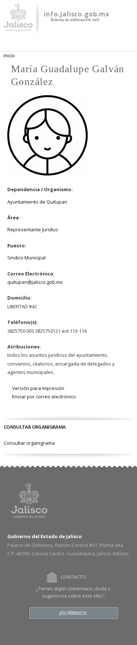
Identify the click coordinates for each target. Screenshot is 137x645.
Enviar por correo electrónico (44, 396)
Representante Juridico (32, 229)
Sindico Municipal (26, 257)
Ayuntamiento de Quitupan (37, 201)
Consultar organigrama (29, 443)
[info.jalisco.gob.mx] (18, 26)
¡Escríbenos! (73, 613)
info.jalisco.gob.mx (77, 14)
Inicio (9, 55)
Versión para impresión (38, 388)
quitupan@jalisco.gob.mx (35, 282)
